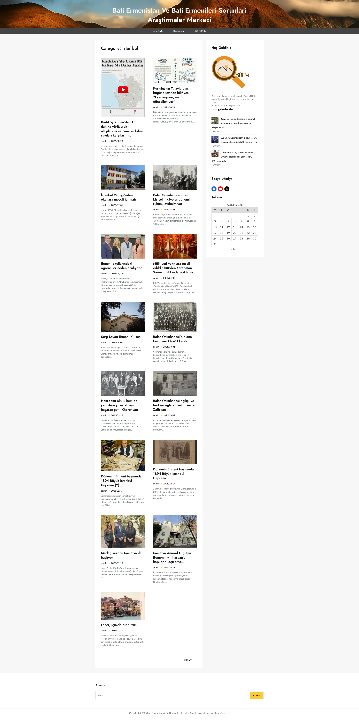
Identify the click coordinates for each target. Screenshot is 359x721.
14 (241, 227)
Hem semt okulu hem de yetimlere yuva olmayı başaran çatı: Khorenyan (119, 405)
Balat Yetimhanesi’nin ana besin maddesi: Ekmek (172, 339)
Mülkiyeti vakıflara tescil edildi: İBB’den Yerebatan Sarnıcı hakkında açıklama (173, 268)
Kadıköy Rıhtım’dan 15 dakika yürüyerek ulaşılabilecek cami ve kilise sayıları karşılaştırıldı (122, 128)
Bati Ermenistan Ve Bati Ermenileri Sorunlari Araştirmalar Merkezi (179, 15)
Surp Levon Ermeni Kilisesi (121, 337)
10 (215, 227)
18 (221, 232)
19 (228, 232)
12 (228, 227)
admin (104, 141)
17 (215, 232)
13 (234, 227)
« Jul (233, 249)
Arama (256, 695)
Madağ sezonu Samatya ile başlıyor (121, 555)
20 (234, 232)
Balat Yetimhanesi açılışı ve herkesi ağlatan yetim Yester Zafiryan (174, 405)
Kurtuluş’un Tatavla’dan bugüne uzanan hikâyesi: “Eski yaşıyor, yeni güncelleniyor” (172, 95)
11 (221, 227)
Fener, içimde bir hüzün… (120, 625)
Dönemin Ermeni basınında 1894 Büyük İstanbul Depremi (173, 473)
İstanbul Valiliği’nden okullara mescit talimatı (118, 197)
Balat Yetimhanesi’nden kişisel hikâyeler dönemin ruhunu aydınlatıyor (172, 199)
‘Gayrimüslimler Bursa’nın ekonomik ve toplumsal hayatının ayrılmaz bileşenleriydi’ (233, 123)
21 (241, 232)
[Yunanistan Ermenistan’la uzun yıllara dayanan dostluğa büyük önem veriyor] (214, 140)
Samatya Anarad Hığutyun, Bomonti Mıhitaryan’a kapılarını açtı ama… (173, 557)
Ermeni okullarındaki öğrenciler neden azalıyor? (121, 265)
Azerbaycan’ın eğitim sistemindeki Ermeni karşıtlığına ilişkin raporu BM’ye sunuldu (232, 156)
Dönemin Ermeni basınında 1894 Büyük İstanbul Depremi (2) (121, 480)
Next (190, 660)
